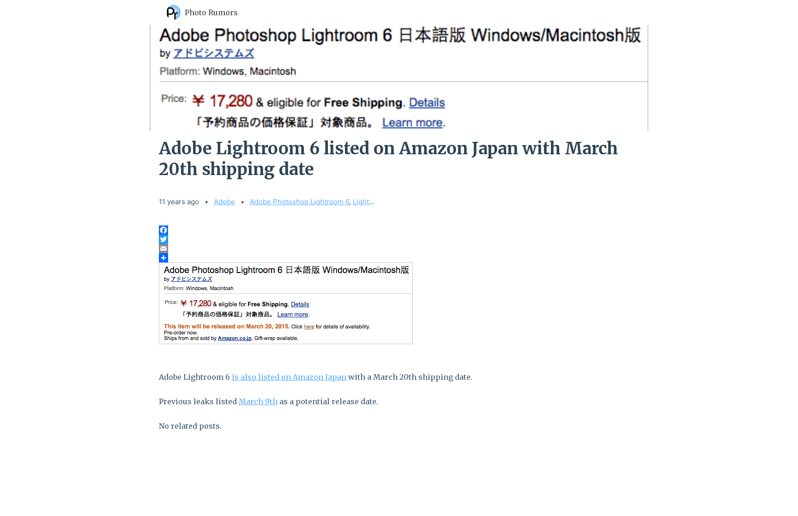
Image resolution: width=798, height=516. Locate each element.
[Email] (399, 248)
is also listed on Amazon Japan (289, 377)
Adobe (224, 201)
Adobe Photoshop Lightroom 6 (299, 201)
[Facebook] (399, 230)
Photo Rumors (211, 12)
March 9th (258, 401)
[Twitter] (399, 239)
